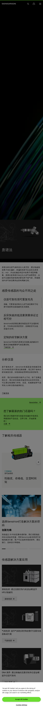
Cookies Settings (21, 705)
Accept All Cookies (21, 699)
